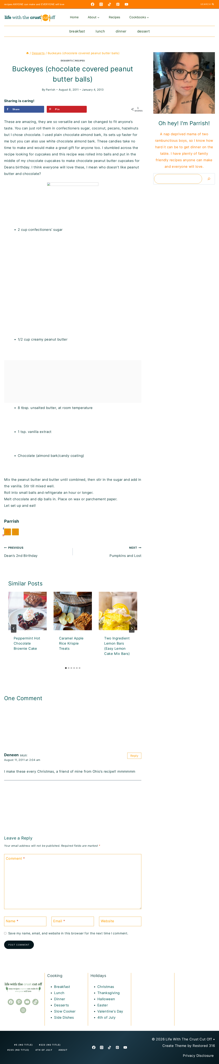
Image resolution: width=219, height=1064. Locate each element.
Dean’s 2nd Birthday (21, 552)
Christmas (105, 987)
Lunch (100, 31)
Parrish (50, 89)
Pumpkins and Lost (125, 552)
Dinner (121, 31)
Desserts (67, 60)
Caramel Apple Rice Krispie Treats (71, 643)
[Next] (131, 628)
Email (59, 921)
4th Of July (43, 1050)
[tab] (66, 668)
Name (12, 921)
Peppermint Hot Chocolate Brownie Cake (27, 643)
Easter (102, 1005)
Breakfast (77, 31)
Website (107, 921)
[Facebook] (92, 4)
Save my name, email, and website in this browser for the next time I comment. (68, 933)
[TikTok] (109, 4)
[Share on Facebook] (3, 528)
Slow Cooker (64, 1011)
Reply (134, 755)
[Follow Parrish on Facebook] (7, 531)
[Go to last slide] (13, 628)
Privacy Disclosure (199, 1056)
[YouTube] (126, 4)
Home (74, 17)
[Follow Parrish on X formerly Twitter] (15, 531)
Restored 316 (204, 1046)
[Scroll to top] (210, 1007)
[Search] (209, 179)
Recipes (114, 17)
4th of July (106, 1017)
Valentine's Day (110, 1011)
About (63, 1050)
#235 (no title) (18, 1050)
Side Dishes (64, 1017)
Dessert (143, 31)
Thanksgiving (108, 993)
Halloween (106, 999)
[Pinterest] (117, 4)
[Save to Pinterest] (3, 535)
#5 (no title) (23, 1044)
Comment (15, 858)
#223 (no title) (50, 1044)
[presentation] (27, 611)
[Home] (27, 53)
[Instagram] (101, 4)
